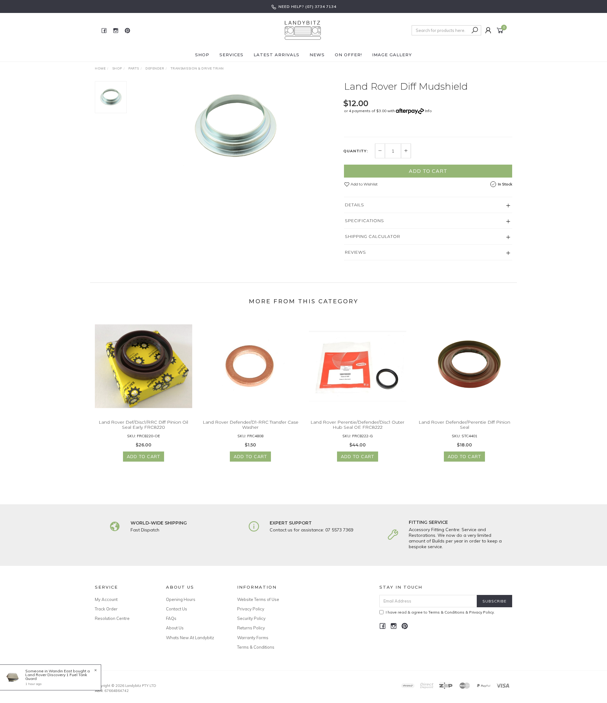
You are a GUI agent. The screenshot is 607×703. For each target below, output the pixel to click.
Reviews (355, 252)
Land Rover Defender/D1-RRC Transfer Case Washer (250, 424)
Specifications (364, 220)
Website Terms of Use (258, 599)
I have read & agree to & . (440, 612)
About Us (175, 627)
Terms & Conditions (255, 647)
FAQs (171, 618)
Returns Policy (251, 627)
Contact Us (176, 608)
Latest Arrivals (276, 54)
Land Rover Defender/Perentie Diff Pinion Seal (464, 424)
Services (231, 54)
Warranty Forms (252, 637)
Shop (202, 54)
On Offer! (348, 54)
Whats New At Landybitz (190, 637)
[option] (235, 126)
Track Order (106, 608)
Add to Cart (428, 171)
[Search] (475, 30)
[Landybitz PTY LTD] (302, 30)
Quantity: (355, 151)
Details (354, 204)
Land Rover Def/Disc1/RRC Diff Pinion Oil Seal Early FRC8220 (143, 424)
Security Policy (251, 618)
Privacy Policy (250, 608)
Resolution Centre (112, 618)
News (317, 54)
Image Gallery (392, 54)
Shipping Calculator (372, 236)
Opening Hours (180, 599)
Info (428, 110)
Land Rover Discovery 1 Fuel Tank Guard (56, 676)
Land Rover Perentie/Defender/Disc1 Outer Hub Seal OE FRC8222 (357, 424)
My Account (106, 599)
